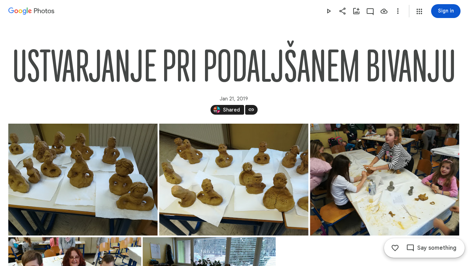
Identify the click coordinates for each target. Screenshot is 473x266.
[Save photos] (384, 11)
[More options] (398, 11)
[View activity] (370, 11)
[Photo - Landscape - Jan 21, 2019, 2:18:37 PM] (384, 180)
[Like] (395, 248)
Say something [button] (436, 248)
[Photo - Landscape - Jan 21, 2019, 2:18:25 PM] (234, 180)
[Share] (342, 11)
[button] (419, 11)
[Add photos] (356, 11)
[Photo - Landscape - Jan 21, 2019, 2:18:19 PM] (83, 180)
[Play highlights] (328, 11)
